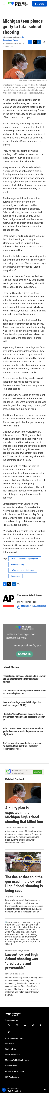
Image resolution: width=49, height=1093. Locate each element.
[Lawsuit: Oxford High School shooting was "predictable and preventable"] (23, 933)
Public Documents (12, 1055)
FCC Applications (12, 1077)
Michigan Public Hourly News (17, 1060)
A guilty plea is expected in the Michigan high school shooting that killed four (24, 815)
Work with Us (10, 1049)
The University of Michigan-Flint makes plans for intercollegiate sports (24, 692)
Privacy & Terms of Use (14, 1071)
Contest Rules (11, 1066)
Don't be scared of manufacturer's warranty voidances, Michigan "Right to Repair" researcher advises (23, 746)
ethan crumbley (17, 564)
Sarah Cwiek (9, 974)
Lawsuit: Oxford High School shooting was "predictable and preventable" (21, 961)
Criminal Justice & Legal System (24, 559)
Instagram (15, 576)
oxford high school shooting (22, 570)
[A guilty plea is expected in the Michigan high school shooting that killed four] (23, 793)
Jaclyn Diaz (9, 896)
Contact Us (9, 1043)
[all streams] (45, 1089)
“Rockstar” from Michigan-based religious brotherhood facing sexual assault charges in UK (24, 717)
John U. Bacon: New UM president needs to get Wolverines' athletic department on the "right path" (23, 731)
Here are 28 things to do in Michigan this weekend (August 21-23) (22, 704)
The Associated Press (13, 38)
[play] (4, 1089)
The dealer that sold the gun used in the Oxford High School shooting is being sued (24, 884)
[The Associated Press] (8, 599)
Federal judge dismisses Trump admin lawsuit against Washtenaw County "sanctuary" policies (24, 679)
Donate (40, 4)
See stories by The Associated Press (31, 607)
